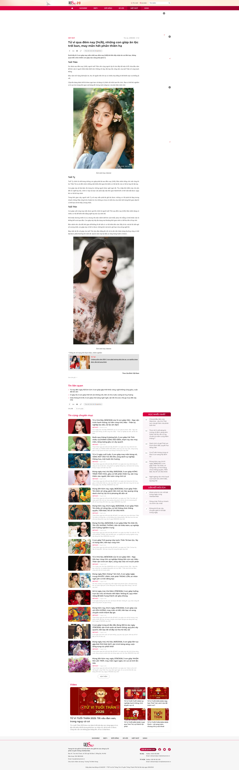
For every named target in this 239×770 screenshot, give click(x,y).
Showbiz (83, 8)
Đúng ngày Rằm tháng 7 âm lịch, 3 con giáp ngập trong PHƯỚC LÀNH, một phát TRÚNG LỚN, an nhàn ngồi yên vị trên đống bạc (115, 576)
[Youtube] (164, 749)
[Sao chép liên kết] (80, 50)
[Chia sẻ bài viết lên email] (77, 50)
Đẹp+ (96, 8)
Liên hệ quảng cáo (148, 749)
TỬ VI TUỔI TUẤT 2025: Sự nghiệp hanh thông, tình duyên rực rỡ (133, 703)
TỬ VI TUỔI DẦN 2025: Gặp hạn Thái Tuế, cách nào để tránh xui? (157, 703)
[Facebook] (159, 749)
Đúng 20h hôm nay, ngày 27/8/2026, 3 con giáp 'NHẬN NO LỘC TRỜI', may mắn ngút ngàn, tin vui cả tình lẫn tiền (115, 661)
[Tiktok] (169, 749)
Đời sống (108, 8)
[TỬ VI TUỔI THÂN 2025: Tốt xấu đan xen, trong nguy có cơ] (95, 701)
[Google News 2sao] (93, 50)
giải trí (157, 510)
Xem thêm (103, 676)
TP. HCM (142, 759)
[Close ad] (164, 13)
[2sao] (72, 8)
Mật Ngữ (93, 357)
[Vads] (164, 34)
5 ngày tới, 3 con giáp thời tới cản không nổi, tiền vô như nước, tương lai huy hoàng (101, 395)
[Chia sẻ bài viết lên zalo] (73, 50)
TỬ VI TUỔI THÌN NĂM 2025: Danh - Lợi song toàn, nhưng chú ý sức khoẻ (157, 724)
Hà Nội (142, 753)
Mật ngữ (134, 8)
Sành (146, 8)
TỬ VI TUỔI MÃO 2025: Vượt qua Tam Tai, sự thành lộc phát (134, 724)
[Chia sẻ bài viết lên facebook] (69, 50)
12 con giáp (79, 408)
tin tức (159, 492)
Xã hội (121, 8)
